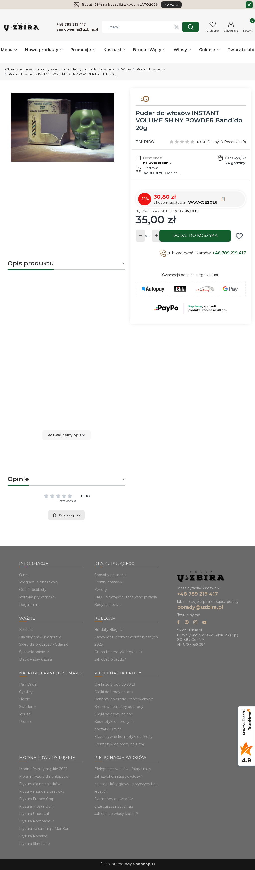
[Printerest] (187, 622)
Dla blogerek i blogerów (40, 637)
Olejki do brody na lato (113, 692)
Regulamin (28, 604)
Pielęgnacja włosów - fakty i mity (122, 769)
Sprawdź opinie (32, 652)
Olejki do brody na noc (113, 714)
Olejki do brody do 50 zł (114, 684)
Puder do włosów (151, 69)
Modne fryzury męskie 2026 (43, 769)
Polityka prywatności (37, 597)
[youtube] (204, 622)
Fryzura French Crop (36, 799)
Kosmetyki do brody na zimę (119, 744)
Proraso (25, 721)
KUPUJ (169, 4)
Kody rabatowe (107, 604)
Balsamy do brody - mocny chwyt (123, 699)
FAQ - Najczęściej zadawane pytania (125, 597)
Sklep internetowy (125, 864)
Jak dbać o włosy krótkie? (116, 814)
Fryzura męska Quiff (36, 806)
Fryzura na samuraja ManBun (44, 828)
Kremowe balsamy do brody (118, 706)
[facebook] (178, 622)
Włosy (126, 69)
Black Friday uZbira (35, 659)
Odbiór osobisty (32, 589)
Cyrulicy (26, 692)
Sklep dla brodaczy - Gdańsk (43, 644)
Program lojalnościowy (38, 582)
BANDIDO (145, 142)
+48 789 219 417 (229, 253)
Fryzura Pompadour (36, 821)
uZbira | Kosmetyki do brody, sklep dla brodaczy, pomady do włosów (59, 69)
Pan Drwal (28, 684)
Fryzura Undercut (34, 814)
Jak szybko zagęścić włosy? (118, 776)
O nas (24, 575)
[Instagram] (195, 622)
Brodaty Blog (106, 629)
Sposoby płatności (110, 575)
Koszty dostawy (108, 582)
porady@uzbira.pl (200, 607)
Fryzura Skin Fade (34, 843)
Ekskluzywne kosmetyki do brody (123, 736)
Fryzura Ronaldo (33, 836)
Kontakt (26, 629)
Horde (24, 699)
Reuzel (25, 714)
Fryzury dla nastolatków (39, 784)
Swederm (27, 706)
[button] (190, 27)
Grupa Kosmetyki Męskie (116, 652)
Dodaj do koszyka (195, 235)
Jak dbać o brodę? (110, 659)
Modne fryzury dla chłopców (43, 776)
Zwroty (100, 589)
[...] (62, 127)
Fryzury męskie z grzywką (41, 791)
